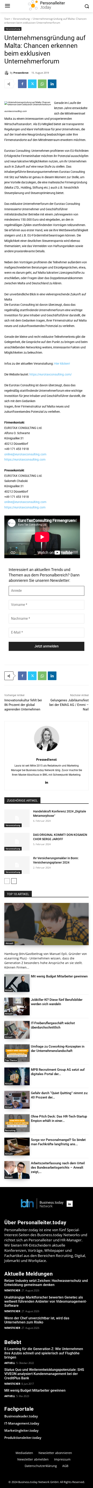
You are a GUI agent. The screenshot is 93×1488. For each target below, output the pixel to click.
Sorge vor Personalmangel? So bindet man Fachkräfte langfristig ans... (58, 1142)
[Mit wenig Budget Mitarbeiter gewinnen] (17, 983)
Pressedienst (21, 72)
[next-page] (14, 881)
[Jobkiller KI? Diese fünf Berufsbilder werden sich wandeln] (17, 1006)
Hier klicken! (62, 363)
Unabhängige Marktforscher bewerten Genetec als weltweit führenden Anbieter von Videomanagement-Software (45, 1301)
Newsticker (12, 1290)
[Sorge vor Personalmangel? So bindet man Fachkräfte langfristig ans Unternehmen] (17, 1146)
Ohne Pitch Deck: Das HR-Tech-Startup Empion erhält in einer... (59, 1118)
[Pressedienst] (7, 73)
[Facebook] (22, 83)
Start (7, 19)
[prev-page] (7, 881)
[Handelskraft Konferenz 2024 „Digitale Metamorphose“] (17, 818)
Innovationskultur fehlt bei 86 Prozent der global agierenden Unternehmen (23, 704)
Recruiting (10, 1130)
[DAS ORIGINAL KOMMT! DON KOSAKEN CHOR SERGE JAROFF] (17, 842)
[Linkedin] (52, 83)
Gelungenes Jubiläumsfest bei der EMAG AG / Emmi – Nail (69, 704)
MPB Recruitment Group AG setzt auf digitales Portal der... (58, 1072)
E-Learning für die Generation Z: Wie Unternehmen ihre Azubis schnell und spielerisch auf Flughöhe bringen (43, 1353)
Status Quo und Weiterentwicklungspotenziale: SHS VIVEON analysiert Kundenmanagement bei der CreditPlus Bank (44, 1374)
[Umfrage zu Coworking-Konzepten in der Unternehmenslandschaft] (17, 1053)
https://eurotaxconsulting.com (24, 459)
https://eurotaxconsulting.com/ (50, 374)
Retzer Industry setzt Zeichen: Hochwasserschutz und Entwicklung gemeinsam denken (46, 1283)
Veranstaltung (21, 19)
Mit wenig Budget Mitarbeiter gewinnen (59, 976)
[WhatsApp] (42, 83)
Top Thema (11, 1060)
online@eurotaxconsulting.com (25, 454)
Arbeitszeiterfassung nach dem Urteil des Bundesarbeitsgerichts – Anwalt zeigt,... (58, 1167)
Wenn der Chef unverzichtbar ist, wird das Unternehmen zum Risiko (36, 1320)
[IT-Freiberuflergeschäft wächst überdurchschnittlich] (17, 1030)
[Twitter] (32, 83)
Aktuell (9, 943)
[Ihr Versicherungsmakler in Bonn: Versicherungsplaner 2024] (17, 865)
